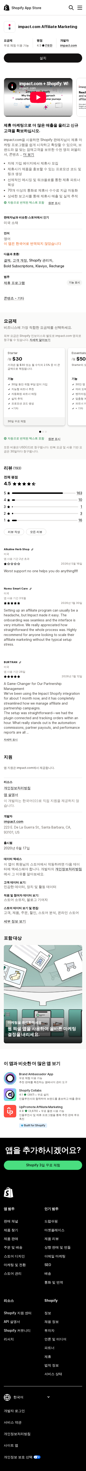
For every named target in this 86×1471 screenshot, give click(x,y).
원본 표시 (54, 203)
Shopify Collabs (30, 1090)
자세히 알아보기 (40, 340)
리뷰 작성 (14, 532)
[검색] (71, 7)
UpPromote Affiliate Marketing (41, 1107)
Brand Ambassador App (36, 1074)
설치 (43, 58)
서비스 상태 (53, 1374)
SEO (47, 1265)
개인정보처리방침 (17, 788)
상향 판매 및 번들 (57, 1247)
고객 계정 (20, 260)
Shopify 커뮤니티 (17, 1330)
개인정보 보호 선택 (18, 1457)
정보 (47, 1313)
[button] (43, 1078)
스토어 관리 (13, 1273)
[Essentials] (43, 432)
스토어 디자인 (14, 1256)
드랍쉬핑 (51, 1221)
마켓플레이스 (54, 1230)
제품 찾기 (11, 1230)
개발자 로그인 (14, 1411)
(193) (48, 45)
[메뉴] (79, 7)
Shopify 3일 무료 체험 (43, 1165)
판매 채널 (11, 1221)
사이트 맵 (11, 1445)
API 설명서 (12, 1321)
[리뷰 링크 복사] (32, 549)
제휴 (47, 1356)
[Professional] (46, 432)
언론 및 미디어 (55, 1339)
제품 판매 (11, 1239)
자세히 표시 (11, 739)
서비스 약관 (13, 1422)
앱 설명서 (11, 795)
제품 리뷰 (51, 1239)
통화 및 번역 (53, 1282)
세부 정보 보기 (15, 921)
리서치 (9, 1339)
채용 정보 (51, 1321)
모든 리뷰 (36, 532)
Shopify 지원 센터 (18, 1313)
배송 (47, 1273)
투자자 (49, 1330)
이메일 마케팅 (54, 1256)
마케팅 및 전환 (15, 1265)
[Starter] (40, 432)
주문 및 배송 (13, 1247)
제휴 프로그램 (14, 283)
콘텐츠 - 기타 (14, 298)
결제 (7, 260)
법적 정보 (51, 1365)
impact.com (68, 45)
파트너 (49, 1348)
